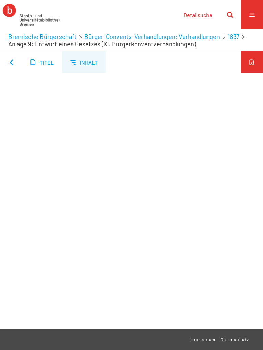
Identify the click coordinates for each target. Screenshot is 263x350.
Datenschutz (235, 339)
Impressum (203, 339)
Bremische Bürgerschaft (42, 36)
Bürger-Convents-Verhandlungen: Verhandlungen (152, 36)
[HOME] (31, 14)
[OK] (230, 14)
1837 (233, 36)
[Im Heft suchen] (252, 62)
